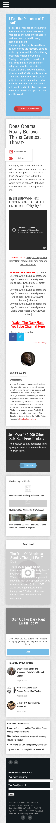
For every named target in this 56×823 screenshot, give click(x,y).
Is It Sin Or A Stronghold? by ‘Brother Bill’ (31, 745)
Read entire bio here (27, 419)
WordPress (33, 813)
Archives (21, 158)
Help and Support (28, 802)
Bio (32, 805)
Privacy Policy (15, 805)
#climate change (40, 342)
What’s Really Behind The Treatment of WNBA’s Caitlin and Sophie (30, 672)
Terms (26, 805)
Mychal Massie (16, 379)
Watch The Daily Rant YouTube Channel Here (28, 325)
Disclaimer (13, 802)
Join (28, 651)
